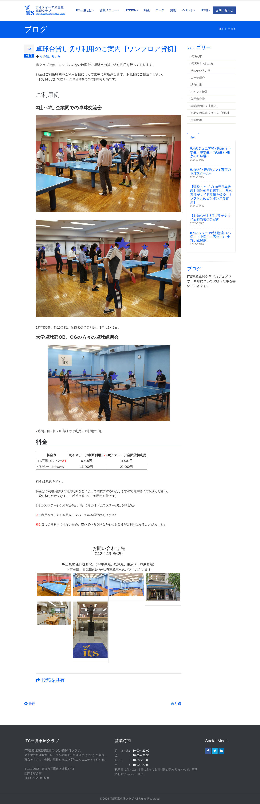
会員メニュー (108, 10)
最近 (31, 704)
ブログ (232, 28)
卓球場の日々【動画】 (205, 105)
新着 (193, 137)
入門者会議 (198, 98)
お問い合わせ (224, 10)
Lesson (130, 10)
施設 (173, 10)
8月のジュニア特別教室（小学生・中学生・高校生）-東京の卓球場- (210, 236)
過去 (174, 704)
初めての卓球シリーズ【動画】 (210, 112)
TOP (221, 28)
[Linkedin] (221, 751)
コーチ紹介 (198, 77)
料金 (147, 10)
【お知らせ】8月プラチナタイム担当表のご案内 (210, 217)
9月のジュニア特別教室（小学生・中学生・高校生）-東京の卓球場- (210, 152)
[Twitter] (215, 751)
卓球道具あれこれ (202, 63)
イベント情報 (199, 91)
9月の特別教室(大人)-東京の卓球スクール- (210, 171)
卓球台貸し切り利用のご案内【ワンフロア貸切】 (108, 48)
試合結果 (196, 84)
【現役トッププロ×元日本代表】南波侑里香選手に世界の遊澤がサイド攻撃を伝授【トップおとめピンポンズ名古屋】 (211, 194)
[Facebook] (208, 751)
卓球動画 (196, 120)
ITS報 (204, 10)
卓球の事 (196, 56)
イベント (187, 10)
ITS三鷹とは (84, 10)
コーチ (160, 10)
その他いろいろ (50, 56)
